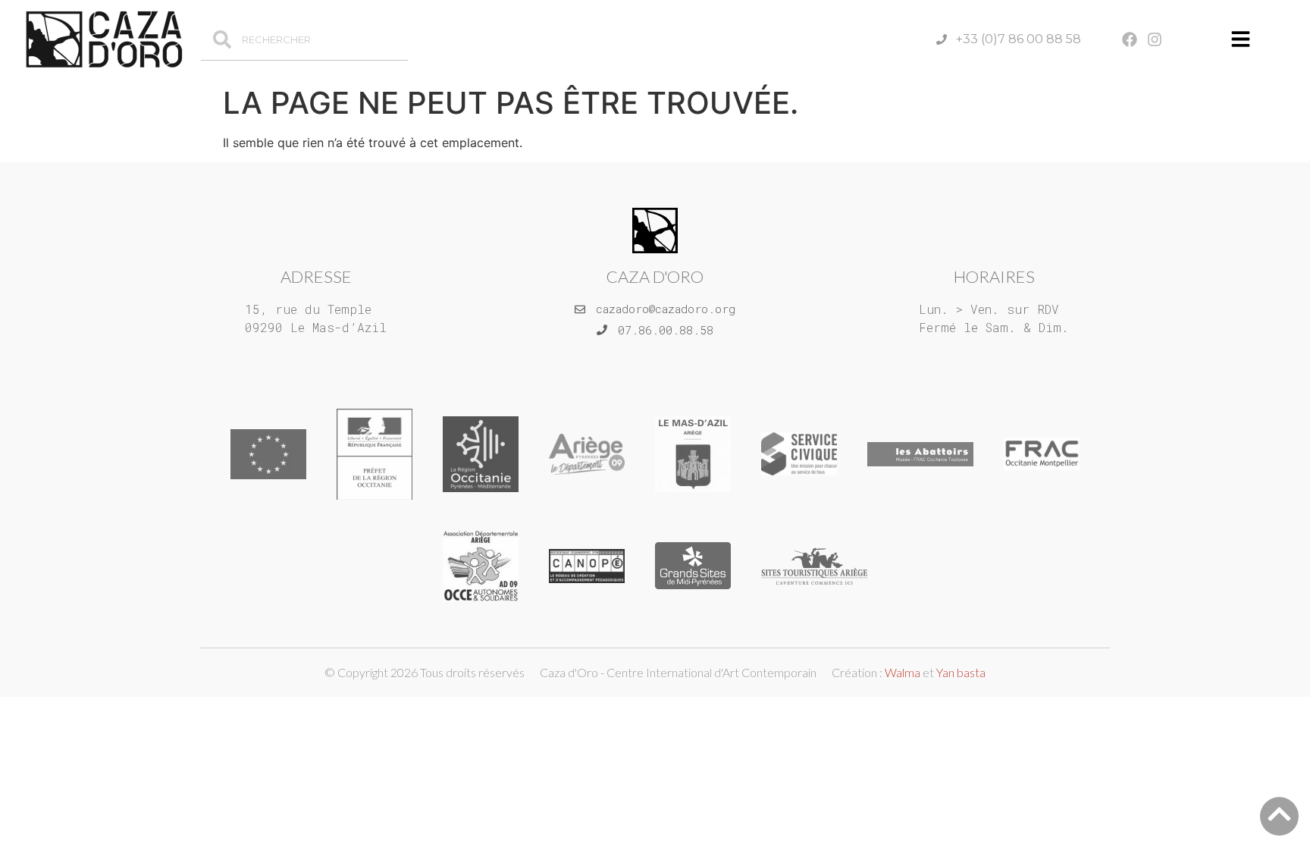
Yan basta (961, 672)
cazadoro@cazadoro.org (665, 308)
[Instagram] (1154, 39)
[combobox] (304, 39)
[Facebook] (1129, 39)
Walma (902, 672)
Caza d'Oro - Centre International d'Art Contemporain (678, 672)
